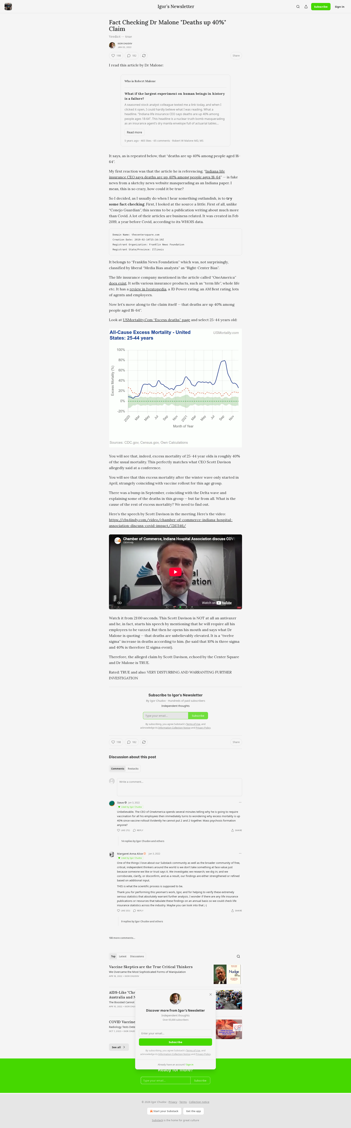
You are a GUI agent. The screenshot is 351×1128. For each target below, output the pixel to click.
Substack (157, 1120)
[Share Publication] (306, 6)
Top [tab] (113, 956)
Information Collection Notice (174, 1054)
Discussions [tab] (137, 956)
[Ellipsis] (240, 802)
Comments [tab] (117, 768)
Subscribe (321, 6)
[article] (175, 974)
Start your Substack (165, 1111)
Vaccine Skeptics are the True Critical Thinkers (151, 967)
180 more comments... (122, 938)
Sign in (339, 6)
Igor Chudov (125, 43)
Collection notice (199, 1102)
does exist (118, 283)
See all (116, 1047)
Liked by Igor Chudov (131, 806)
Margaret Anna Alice (130, 853)
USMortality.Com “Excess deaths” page (156, 319)
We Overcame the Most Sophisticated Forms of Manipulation (147, 972)
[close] (211, 994)
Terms (183, 1102)
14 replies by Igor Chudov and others (142, 841)
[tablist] (125, 768)
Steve (120, 802)
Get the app (193, 1111)
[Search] (298, 6)
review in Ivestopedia (148, 289)
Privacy (173, 1102)
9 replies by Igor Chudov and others (142, 921)
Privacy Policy (203, 1054)
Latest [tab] (123, 956)
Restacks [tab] (133, 768)
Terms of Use (193, 1050)
